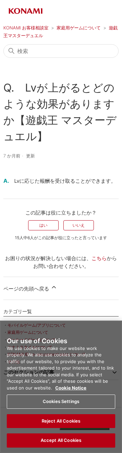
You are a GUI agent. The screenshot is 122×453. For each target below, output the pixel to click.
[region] (61, 387)
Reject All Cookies (61, 421)
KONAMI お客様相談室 (25, 27)
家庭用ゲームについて (79, 27)
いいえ (79, 225)
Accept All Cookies (61, 440)
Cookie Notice (70, 388)
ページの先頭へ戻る (26, 288)
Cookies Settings (61, 401)
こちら (99, 258)
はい (43, 225)
